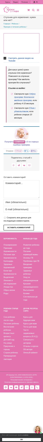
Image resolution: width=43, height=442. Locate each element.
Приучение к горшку (9, 347)
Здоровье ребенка (27, 272)
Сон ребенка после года (9, 318)
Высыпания (28, 290)
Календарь (8, 261)
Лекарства (8, 287)
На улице (8, 343)
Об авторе (27, 349)
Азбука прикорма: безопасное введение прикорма (24, 97)
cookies (25, 435)
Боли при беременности (10, 272)
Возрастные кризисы (9, 334)
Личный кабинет (30, 353)
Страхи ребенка (11, 353)
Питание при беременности (10, 256)
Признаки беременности (10, 249)
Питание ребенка (11, 324)
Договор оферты (33, 382)
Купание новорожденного (30, 285)
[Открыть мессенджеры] (38, 429)
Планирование (10, 245)
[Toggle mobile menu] (38, 10)
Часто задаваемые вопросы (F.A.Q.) (30, 333)
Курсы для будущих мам (29, 318)
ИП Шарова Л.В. (11, 375)
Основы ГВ (28, 258)
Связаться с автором (28, 341)
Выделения (9, 277)
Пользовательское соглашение (21, 380)
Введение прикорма (27, 266)
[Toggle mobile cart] (28, 10)
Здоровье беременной (9, 266)
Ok (21, 439)
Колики (26, 293)
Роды (6, 293)
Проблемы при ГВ (31, 261)
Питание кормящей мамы (30, 253)
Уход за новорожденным (30, 278)
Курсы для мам (30, 324)
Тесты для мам (30, 327)
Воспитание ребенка (9, 328)
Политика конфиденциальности (15, 382)
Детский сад (9, 340)
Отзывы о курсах (30, 346)
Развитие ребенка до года (31, 246)
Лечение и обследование (10, 282)
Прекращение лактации (10, 357)
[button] (21, 59)
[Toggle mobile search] (33, 10)
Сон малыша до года (30, 298)
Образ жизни (9, 290)
